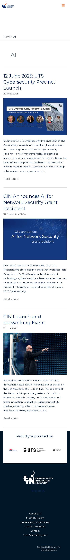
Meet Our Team (35, 517)
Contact (35, 530)
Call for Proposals (35, 526)
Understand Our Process (35, 522)
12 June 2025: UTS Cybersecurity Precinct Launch (29, 82)
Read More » (11, 178)
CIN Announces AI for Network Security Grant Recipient (30, 202)
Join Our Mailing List (35, 535)
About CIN (35, 513)
